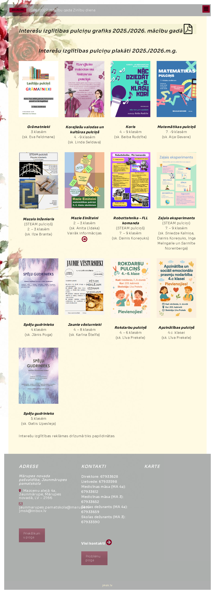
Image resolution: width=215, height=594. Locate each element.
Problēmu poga (93, 558)
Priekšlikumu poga (31, 535)
